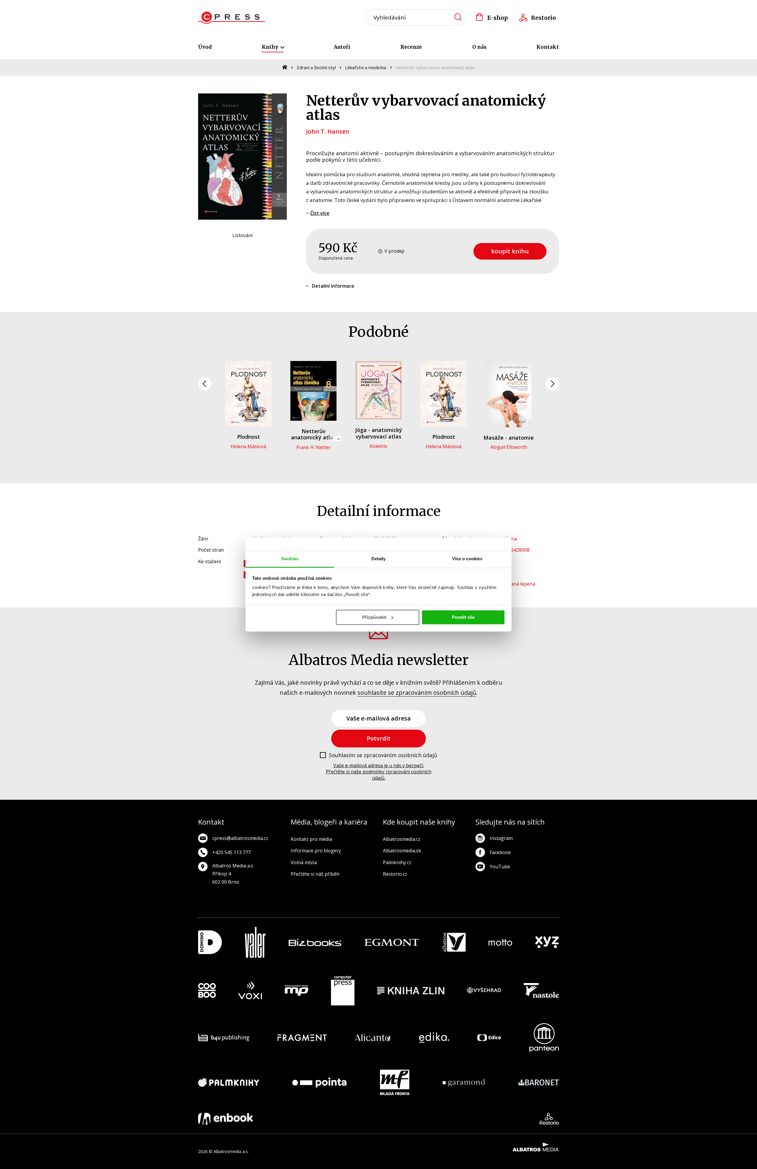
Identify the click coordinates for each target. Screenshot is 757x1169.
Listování (242, 235)
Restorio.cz (395, 874)
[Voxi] (250, 991)
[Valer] (255, 942)
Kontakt (547, 47)
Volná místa (304, 862)
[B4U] (223, 1037)
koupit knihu (510, 251)
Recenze (411, 47)
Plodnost (248, 436)
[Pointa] (319, 1082)
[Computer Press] (342, 991)
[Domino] (210, 942)
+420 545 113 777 (231, 852)
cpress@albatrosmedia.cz (240, 838)
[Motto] (500, 942)
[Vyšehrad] (484, 991)
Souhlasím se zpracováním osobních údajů (383, 755)
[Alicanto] (372, 1037)
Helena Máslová (248, 446)
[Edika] (434, 1037)
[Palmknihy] (228, 1082)
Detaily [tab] (378, 558)
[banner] (231, 18)
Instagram (501, 838)
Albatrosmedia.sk (402, 850)
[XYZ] (547, 942)
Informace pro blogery (316, 850)
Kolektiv (378, 446)
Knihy (270, 47)
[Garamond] (464, 1082)
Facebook (500, 852)
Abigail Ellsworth (508, 447)
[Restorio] (549, 1119)
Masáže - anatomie (508, 437)
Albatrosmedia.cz (401, 839)
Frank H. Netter (313, 447)
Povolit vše (463, 617)
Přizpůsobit (374, 617)
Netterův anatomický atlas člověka (313, 437)
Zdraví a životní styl (316, 67)
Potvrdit (379, 738)
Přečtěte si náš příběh (315, 874)
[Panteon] (544, 1037)
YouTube (500, 866)
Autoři (342, 47)
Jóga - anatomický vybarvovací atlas (378, 433)
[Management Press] (296, 991)
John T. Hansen (327, 131)
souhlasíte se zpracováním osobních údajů (417, 693)
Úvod (205, 47)
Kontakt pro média (311, 839)
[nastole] (541, 991)
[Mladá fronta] (394, 1082)
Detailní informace (333, 286)
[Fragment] (302, 1037)
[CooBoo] (207, 991)
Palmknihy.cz (397, 862)
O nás (479, 47)
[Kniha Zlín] (410, 991)
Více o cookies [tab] (467, 558)
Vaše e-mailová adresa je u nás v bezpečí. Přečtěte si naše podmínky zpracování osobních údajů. (378, 771)
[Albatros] (454, 942)
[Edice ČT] (489, 1037)
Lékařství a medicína (365, 67)
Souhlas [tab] (289, 558)
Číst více (319, 213)
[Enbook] (225, 1119)
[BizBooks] (315, 942)
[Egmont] (391, 942)
